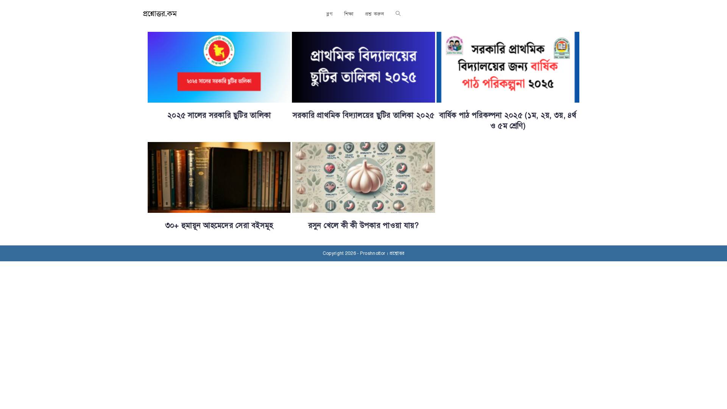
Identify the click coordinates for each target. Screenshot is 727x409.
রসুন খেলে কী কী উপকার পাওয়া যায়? (363, 225)
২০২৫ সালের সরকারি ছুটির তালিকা (219, 115)
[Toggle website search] (398, 14)
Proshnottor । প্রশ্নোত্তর (382, 253)
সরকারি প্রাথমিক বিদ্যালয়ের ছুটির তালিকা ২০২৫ (363, 115)
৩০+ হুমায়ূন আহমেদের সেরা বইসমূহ (219, 225)
